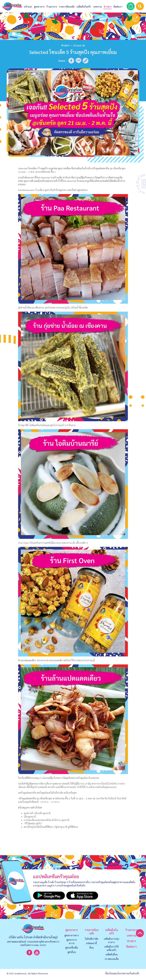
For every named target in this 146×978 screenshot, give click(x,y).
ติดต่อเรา (131, 946)
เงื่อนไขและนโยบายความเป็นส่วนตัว (122, 973)
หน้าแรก (28, 6)
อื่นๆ (91, 947)
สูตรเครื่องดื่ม (71, 947)
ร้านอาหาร (51, 6)
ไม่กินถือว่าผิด (91, 938)
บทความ (97, 6)
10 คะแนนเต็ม (112, 958)
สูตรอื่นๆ (72, 952)
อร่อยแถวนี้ (91, 943)
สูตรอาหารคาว (71, 935)
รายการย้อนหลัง (92, 931)
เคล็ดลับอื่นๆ (112, 954)
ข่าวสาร (107, 6)
